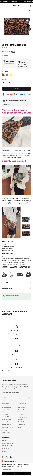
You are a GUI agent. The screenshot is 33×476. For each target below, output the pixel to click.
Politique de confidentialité (5, 415)
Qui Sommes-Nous (6, 407)
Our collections (22, 422)
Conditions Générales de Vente (8, 410)
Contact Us (21, 414)
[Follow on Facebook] (3, 457)
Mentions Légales (6, 422)
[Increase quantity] (10, 82)
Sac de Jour (4, 47)
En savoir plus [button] (7, 469)
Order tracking (21, 407)
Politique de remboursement (6, 431)
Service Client (5, 448)
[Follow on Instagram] (11, 457)
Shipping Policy (22, 424)
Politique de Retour (6, 419)
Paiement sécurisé (6, 424)
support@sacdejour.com (16, 297)
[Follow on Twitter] (7, 457)
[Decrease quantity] (4, 82)
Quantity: (4, 79)
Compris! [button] (16, 473)
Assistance (4, 451)
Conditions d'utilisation (7, 427)
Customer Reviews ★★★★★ (23, 410)
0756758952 (25, 297)
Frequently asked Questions (22, 418)
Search (20, 427)
